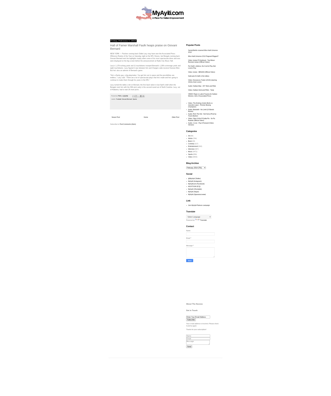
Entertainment (193, 146)
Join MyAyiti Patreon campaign (199, 205)
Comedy (191, 144)
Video (190, 157)
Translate (203, 220)
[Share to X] (138, 96)
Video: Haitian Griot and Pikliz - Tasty (201, 90)
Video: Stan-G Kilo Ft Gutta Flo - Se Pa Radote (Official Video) (201, 119)
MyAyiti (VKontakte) (195, 189)
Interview (191, 149)
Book (190, 141)
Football (118, 99)
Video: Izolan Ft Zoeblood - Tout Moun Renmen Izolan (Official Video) (201, 61)
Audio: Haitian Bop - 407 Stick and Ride (202, 86)
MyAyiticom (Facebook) (196, 184)
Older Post (175, 117)
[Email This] (133, 96)
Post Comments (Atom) (128, 124)
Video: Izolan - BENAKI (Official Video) (201, 72)
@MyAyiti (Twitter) (194, 178)
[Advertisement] (159, 29)
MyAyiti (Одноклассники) (197, 194)
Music (190, 152)
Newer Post (116, 117)
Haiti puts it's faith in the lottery (198, 76)
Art (189, 136)
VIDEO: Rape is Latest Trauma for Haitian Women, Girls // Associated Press (202, 95)
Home (146, 117)
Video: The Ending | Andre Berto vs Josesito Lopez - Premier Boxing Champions (200, 105)
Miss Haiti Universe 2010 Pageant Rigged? (203, 56)
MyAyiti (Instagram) (195, 181)
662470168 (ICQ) (194, 186)
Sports (135, 99)
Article (190, 138)
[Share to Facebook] (141, 96)
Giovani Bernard (127, 99)
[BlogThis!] (136, 96)
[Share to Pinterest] (143, 96)
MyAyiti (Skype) (193, 192)
